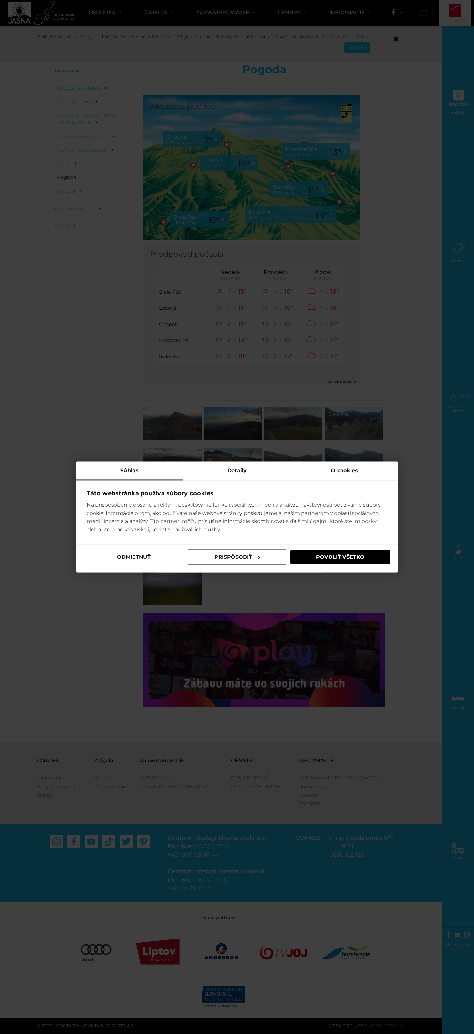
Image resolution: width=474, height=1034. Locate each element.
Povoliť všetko (340, 557)
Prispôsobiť (233, 557)
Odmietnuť (134, 557)
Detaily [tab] (237, 470)
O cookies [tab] (344, 470)
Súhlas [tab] (129, 470)
